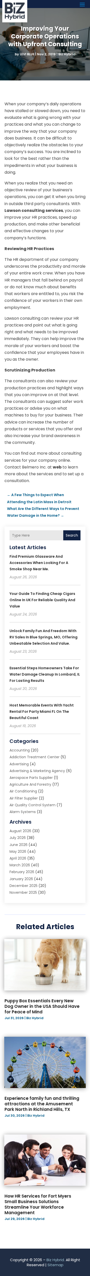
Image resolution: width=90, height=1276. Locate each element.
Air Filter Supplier (24, 798)
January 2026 (21, 878)
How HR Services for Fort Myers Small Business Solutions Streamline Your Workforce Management (37, 1204)
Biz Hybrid (67, 54)
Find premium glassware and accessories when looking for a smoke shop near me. (39, 563)
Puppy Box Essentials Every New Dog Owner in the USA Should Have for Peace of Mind (42, 1006)
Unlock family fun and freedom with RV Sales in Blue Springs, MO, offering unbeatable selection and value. (44, 637)
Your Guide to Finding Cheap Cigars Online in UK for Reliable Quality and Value (42, 600)
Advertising (19, 764)
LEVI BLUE (27, 54)
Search (72, 535)
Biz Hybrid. (55, 1259)
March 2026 (20, 865)
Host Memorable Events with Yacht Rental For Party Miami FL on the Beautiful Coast (42, 711)
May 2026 (18, 851)
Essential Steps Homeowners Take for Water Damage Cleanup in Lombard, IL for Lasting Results (45, 674)
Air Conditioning (23, 791)
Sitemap (56, 1264)
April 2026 (18, 858)
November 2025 (23, 892)
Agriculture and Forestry (30, 784)
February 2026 (22, 871)
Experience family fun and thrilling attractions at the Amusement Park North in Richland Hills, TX (41, 1103)
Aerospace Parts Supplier (31, 777)
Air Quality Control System (33, 805)
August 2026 (20, 830)
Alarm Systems (23, 811)
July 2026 (18, 837)
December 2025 (24, 885)
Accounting (20, 750)
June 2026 (19, 844)
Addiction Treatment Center (35, 757)
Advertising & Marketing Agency (37, 770)
